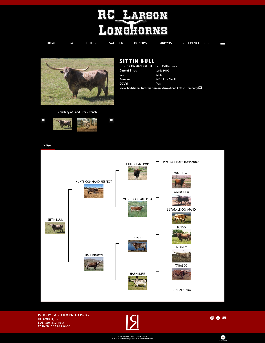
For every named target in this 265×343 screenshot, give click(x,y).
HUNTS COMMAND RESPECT (138, 66)
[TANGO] (181, 236)
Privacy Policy (123, 336)
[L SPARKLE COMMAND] (181, 218)
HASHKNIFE (137, 273)
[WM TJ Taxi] (181, 182)
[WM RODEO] (181, 200)
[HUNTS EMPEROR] (137, 173)
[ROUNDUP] (137, 246)
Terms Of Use (135, 336)
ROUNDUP (137, 238)
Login (145, 336)
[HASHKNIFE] (137, 283)
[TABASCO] (181, 274)
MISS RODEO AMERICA (137, 199)
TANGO (181, 227)
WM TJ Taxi (181, 173)
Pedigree (48, 145)
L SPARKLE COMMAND (181, 209)
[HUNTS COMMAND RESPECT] (93, 191)
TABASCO (181, 265)
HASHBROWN (168, 66)
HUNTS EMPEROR (137, 164)
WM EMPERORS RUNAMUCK (181, 162)
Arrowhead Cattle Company (180, 88)
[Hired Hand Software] (223, 339)
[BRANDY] (181, 255)
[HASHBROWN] (93, 264)
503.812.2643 (55, 322)
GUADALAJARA (181, 290)
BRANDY (181, 247)
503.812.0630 (60, 326)
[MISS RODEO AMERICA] (137, 209)
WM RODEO (181, 192)
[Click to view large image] (77, 81)
